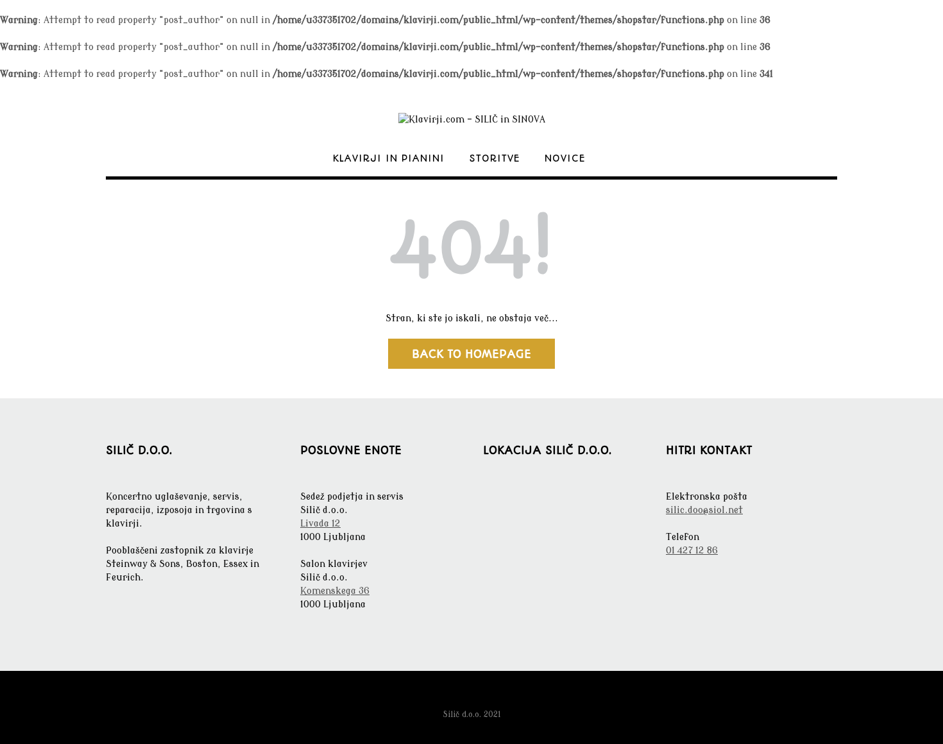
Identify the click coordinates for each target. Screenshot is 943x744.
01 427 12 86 (692, 550)
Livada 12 (320, 523)
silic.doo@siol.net (704, 510)
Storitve (494, 158)
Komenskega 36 (335, 591)
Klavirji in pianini (389, 158)
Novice (565, 158)
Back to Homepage (471, 354)
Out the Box (492, 697)
